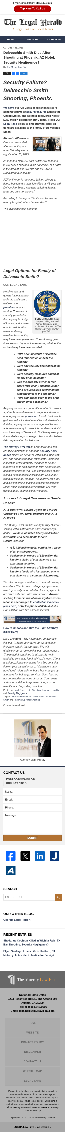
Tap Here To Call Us (32, 8)
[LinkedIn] (39, 856)
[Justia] (54, 856)
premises (9, 307)
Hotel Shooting (33, 690)
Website (32, 1032)
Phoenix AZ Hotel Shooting (27, 700)
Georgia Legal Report (16, 919)
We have (8, 107)
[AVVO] (10, 870)
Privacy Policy (32, 1042)
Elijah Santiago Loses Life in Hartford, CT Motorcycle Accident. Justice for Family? (29, 953)
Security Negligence (17, 693)
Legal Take (10, 123)
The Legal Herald (32, 25)
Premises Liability (50, 690)
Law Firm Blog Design (31, 1127)
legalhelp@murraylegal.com (36, 1010)
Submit (32, 837)
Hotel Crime (19, 690)
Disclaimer (32, 1051)
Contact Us (54, 39)
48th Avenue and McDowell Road (28, 696)
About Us (32, 39)
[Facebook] (10, 856)
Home (10, 39)
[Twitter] (25, 856)
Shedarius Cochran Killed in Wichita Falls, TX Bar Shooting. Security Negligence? (31, 942)
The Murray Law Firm (16, 447)
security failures (36, 111)
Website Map (32, 1071)
